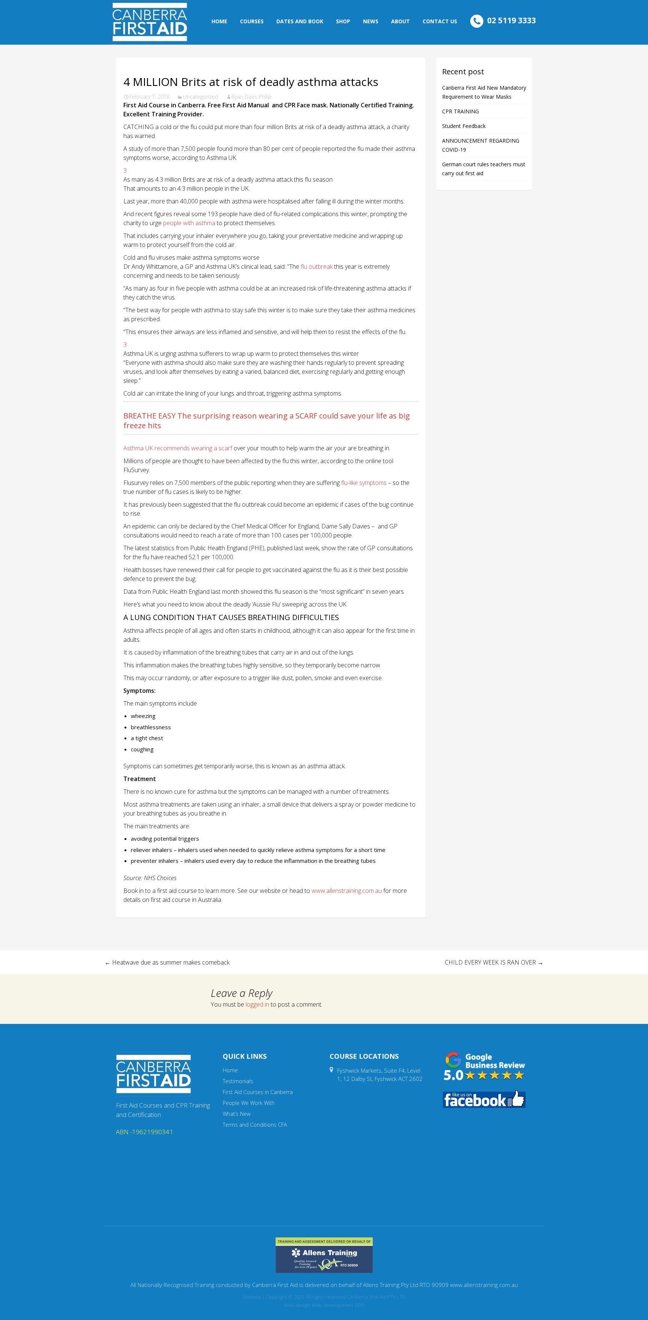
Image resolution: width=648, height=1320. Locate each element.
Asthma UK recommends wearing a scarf (177, 448)
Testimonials (238, 1081)
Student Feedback (464, 125)
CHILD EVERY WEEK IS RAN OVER (494, 962)
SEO (359, 1305)
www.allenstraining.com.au (347, 891)
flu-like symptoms (364, 483)
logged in (257, 1004)
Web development (332, 1305)
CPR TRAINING (460, 111)
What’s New (236, 1113)
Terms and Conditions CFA (255, 1124)
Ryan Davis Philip (252, 96)
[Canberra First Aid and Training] (149, 22)
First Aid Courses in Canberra (258, 1092)
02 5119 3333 (511, 20)
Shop (343, 21)
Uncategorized (200, 96)
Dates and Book (299, 21)
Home (219, 21)
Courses (252, 21)
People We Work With (248, 1102)
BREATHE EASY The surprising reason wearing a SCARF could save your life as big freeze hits (266, 420)
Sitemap (252, 1296)
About (400, 21)
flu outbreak (317, 266)
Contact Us (440, 21)
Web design (297, 1305)
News (370, 21)
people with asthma (189, 223)
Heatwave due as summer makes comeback (167, 962)
